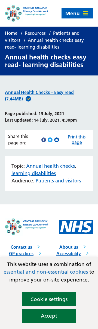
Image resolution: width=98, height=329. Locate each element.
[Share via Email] (56, 139)
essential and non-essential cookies (46, 272)
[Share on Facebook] (43, 139)
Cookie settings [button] (49, 299)
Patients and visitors (58, 181)
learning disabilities (33, 173)
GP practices (21, 253)
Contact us (21, 247)
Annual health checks (50, 166)
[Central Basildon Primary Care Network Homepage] (27, 13)
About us (68, 247)
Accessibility (68, 253)
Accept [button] (49, 316)
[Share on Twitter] (50, 139)
